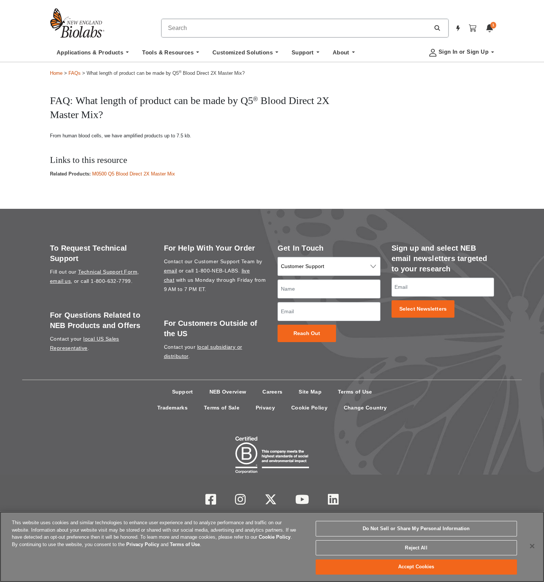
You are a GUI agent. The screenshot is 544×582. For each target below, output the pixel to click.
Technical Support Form (107, 272)
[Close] (532, 546)
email (170, 271)
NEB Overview (227, 392)
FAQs (74, 73)
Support (182, 392)
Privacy (265, 408)
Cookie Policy (309, 408)
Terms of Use (355, 392)
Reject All (416, 548)
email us (60, 281)
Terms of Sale (221, 408)
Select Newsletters (423, 309)
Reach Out (306, 333)
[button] (437, 28)
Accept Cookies (416, 566)
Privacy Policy (142, 544)
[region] (272, 547)
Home (56, 73)
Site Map (310, 392)
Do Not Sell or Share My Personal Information (416, 528)
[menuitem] (92, 54)
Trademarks (172, 408)
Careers (272, 392)
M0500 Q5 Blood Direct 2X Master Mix (133, 174)
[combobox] (296, 28)
